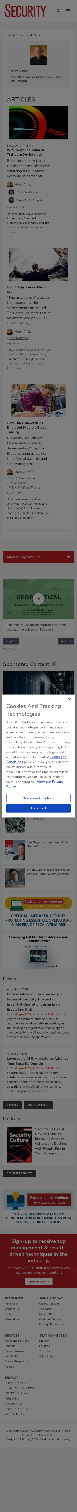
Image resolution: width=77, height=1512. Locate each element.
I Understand (38, 808)
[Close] (69, 699)
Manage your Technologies (38, 798)
